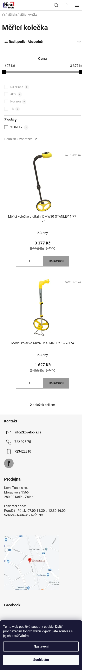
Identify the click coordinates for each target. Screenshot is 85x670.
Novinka (17, 101)
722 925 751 (23, 442)
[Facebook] (9, 463)
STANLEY (18, 127)
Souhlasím (41, 660)
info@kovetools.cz (27, 432)
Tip (14, 108)
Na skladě (18, 87)
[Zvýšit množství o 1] (40, 261)
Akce (15, 94)
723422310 (22, 451)
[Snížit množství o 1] (19, 261)
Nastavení (41, 646)
